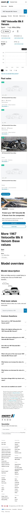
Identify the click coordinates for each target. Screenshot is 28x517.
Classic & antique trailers (6, 454)
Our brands (17, 484)
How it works (4, 482)
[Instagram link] (7, 420)
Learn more (14, 226)
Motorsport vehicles (5, 457)
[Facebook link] (2, 420)
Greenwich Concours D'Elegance (19, 470)
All (2, 491)
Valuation (16, 444)
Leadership (17, 482)
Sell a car (3, 481)
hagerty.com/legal (12, 400)
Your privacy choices (7, 509)
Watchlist (11, 6)
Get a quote (14, 223)
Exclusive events (18, 452)
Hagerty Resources (5, 497)
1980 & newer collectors (6, 449)
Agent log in (4, 472)
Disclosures (20, 509)
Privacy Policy (22, 432)
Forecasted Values (14, 398)
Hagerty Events (18, 464)
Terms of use (7, 511)
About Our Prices (16, 392)
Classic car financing (5, 464)
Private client (4, 461)
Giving (16, 492)
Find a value (4, 6)
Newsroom (17, 487)
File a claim (4, 444)
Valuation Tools (13, 2)
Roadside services (18, 457)
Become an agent (5, 471)
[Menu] (26, 2)
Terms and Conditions (7, 433)
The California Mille (18, 467)
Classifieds (4, 479)
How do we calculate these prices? (9, 73)
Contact (16, 489)
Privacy (16, 499)
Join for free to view (5, 38)
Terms (16, 500)
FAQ (15, 497)
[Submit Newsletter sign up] (24, 429)
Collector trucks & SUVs (6, 452)
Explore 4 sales (5, 194)
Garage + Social (4, 496)
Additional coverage (5, 466)
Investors (16, 490)
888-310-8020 (17, 459)
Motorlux (16, 472)
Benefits (16, 447)
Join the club (17, 442)
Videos (3, 487)
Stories (3, 489)
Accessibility (14, 509)
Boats (3, 459)
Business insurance (5, 462)
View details (4, 106)
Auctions (3, 477)
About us (16, 480)
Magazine (16, 451)
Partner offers (17, 449)
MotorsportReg (4, 499)
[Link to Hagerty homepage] (8, 416)
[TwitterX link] (5, 420)
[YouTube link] (10, 420)
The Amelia (17, 466)
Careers (16, 485)
